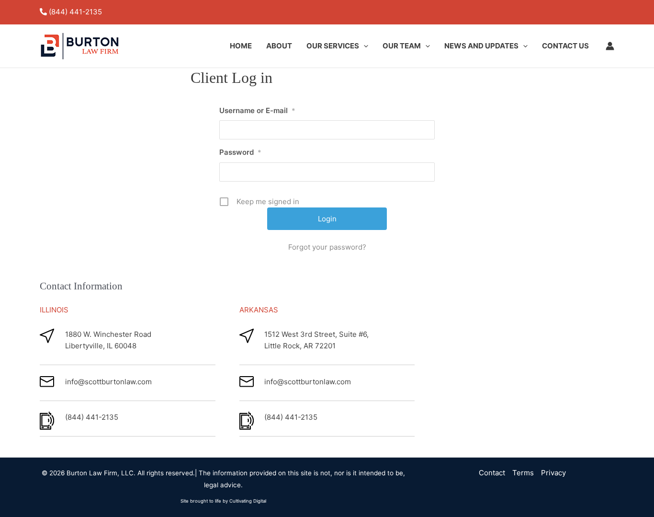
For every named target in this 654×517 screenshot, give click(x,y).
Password (240, 152)
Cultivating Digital (247, 501)
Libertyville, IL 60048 (100, 345)
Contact (492, 472)
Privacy (553, 472)
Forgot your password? (327, 247)
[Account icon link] (610, 46)
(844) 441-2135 (75, 11)
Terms (523, 472)
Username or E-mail (257, 110)
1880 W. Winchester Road (108, 334)
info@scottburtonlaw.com (108, 381)
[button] (363, 46)
